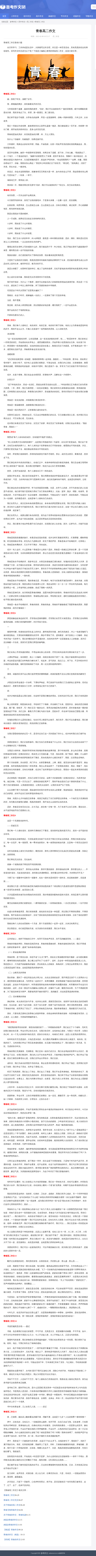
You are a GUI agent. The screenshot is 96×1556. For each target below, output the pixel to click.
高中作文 (39, 16)
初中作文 (27, 16)
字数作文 (89, 16)
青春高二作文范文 (11, 1500)
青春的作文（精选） (12, 1535)
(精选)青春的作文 (11, 1525)
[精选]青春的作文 (11, 1520)
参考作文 (13, 22)
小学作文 (15, 16)
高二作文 (30, 22)
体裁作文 (52, 16)
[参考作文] (13, 7)
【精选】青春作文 (11, 1530)
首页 (4, 16)
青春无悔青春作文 (11, 1510)
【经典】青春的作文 (12, 1540)
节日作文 (64, 16)
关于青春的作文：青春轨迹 (15, 1515)
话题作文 (77, 16)
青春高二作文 (9, 1495)
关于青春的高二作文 (12, 1505)
